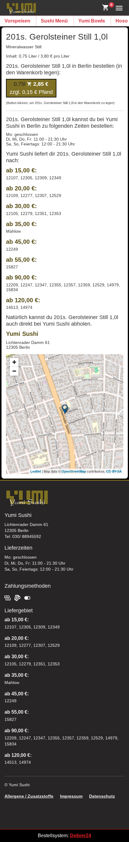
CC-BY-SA (114, 471)
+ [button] (14, 362)
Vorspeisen (17, 20)
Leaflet (35, 471)
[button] (118, 7)
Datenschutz (102, 796)
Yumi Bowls (91, 20)
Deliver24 (80, 835)
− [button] (14, 371)
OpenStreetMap (74, 471)
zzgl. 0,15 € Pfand (31, 88)
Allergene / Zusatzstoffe (28, 796)
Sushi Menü (54, 20)
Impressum (71, 796)
